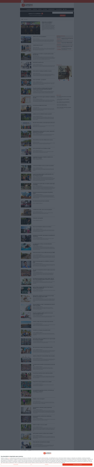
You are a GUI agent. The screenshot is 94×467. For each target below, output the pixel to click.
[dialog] (47, 458)
